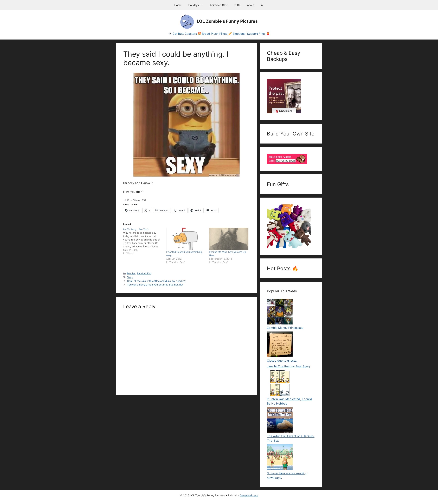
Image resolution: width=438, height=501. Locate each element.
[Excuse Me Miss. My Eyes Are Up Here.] (229, 239)
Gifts (237, 5)
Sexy (130, 277)
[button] (262, 5)
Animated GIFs (219, 5)
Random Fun (144, 273)
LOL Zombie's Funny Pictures (227, 21)
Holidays (193, 5)
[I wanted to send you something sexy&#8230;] (186, 239)
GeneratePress (249, 495)
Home (178, 5)
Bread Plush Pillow (214, 33)
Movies (131, 273)
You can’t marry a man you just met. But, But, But (155, 284)
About (250, 5)
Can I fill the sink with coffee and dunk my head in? (156, 280)
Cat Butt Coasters (184, 33)
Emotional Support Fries (249, 33)
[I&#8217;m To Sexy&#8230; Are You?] (144, 241)
